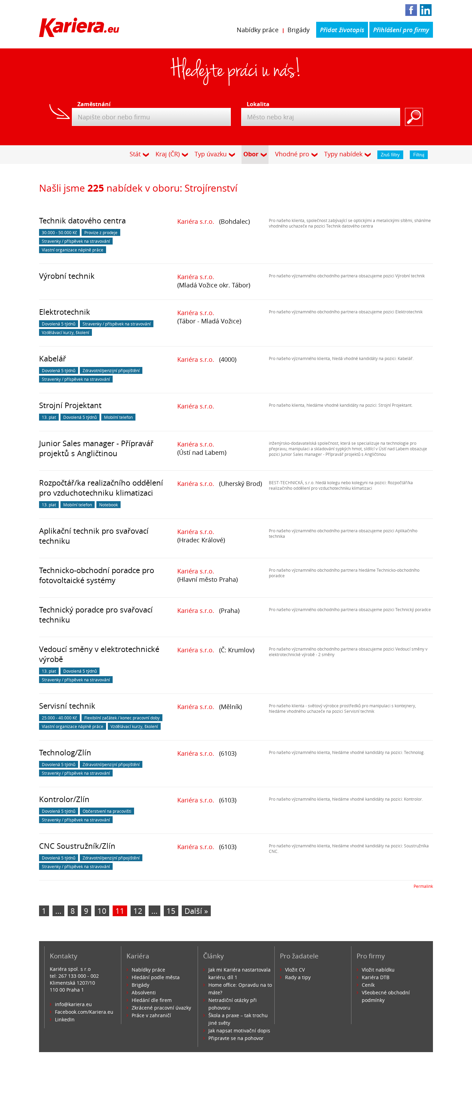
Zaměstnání (91, 104)
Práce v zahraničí (151, 1015)
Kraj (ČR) (167, 154)
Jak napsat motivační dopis (239, 1030)
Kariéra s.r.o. (195, 221)
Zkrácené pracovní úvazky (161, 1007)
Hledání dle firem (152, 1000)
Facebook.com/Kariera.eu (84, 1012)
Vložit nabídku (378, 969)
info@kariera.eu (73, 1004)
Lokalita (258, 104)
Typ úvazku (211, 154)
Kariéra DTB (375, 977)
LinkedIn (65, 1019)
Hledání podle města (156, 977)
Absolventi (144, 992)
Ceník (368, 985)
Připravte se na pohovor (236, 1038)
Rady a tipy (298, 977)
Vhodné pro (292, 154)
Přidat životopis (342, 30)
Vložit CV (295, 969)
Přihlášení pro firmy (401, 30)
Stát (135, 154)
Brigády (298, 30)
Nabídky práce (258, 30)
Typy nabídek (343, 154)
